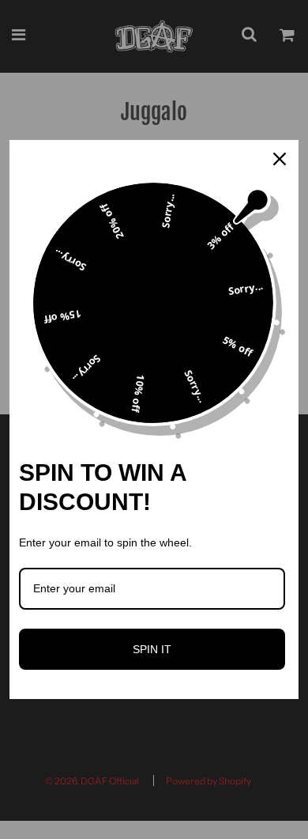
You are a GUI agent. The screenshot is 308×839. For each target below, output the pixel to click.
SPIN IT (152, 649)
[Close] (280, 159)
